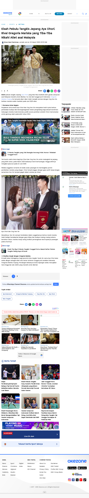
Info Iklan (43, 478)
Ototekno (14, 466)
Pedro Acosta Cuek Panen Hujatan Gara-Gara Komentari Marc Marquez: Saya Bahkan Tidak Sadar (78, 117)
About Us (43, 463)
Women (4, 469)
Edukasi (13, 475)
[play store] (72, 468)
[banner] (30, 428)
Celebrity (5, 472)
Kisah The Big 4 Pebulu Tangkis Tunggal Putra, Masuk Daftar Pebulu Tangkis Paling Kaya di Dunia (31, 250)
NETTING (21, 24)
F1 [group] (38, 13)
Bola (3, 475)
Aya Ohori (25, 94)
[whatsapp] (51, 91)
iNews (29, 466)
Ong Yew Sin (41, 294)
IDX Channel (31, 469)
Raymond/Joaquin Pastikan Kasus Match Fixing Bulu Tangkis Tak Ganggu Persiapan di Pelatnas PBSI (49, 415)
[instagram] (69, 479)
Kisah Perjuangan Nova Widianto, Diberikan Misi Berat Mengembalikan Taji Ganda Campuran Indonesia (10, 415)
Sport (12, 463)
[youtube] (81, 479)
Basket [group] (70, 13)
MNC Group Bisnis (57, 472)
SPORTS (12, 24)
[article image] (66, 110)
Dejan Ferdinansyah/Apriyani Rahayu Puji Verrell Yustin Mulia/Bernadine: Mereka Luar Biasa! (10, 386)
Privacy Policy (44, 469)
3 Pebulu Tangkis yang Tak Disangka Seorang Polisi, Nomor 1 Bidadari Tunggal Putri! (31, 153)
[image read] (3, 154)
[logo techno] (7, 13)
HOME (3, 24)
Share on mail (55, 91)
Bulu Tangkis (7, 298)
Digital (21, 463)
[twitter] (77, 479)
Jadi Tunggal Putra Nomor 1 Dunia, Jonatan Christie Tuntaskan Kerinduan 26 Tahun (49, 385)
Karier (41, 475)
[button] (77, 13)
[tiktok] (84, 479)
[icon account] (2, 42)
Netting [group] (59, 13)
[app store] (82, 468)
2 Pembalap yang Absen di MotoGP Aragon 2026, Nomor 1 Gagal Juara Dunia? (78, 125)
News (4, 463)
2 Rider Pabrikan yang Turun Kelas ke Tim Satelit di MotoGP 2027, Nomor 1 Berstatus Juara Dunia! (79, 110)
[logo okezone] (77, 461)
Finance (4, 466)
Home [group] (31, 13)
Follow (56, 284)
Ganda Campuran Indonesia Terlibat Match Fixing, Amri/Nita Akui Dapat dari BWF (30, 414)
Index (21, 466)
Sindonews (31, 463)
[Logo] (19, 13)
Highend (13, 469)
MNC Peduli (54, 466)
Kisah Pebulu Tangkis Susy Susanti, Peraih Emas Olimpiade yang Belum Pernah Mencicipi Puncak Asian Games (30, 386)
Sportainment (7, 294)
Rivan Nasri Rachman (11, 42)
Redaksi (42, 466)
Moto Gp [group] (48, 13)
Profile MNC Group (57, 469)
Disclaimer (54, 463)
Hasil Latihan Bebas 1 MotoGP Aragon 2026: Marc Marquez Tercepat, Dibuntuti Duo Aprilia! (78, 140)
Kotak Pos (43, 472)
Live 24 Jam (29, 436)
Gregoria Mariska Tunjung (24, 294)
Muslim (13, 472)
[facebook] (73, 479)
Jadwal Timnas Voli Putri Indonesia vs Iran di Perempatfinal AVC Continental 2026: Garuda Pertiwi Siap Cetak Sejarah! (78, 132)
